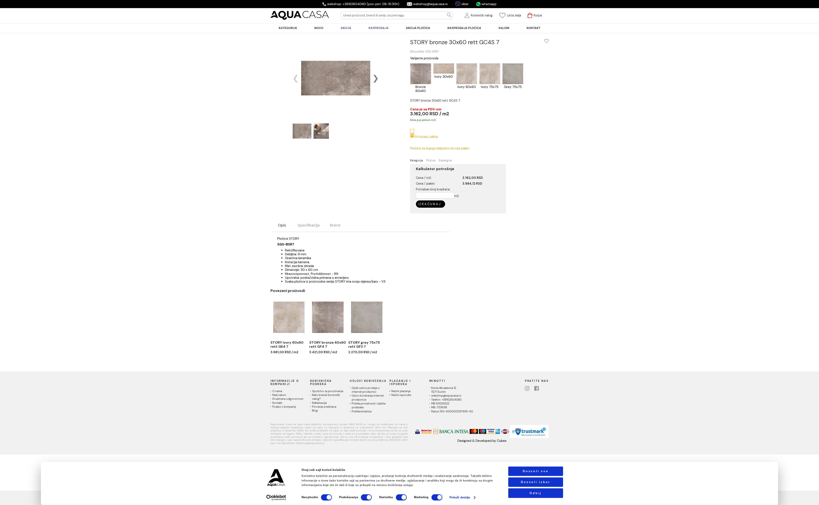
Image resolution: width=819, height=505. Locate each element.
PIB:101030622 (440, 403)
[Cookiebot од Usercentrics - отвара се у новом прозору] (276, 497)
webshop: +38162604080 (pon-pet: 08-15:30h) (363, 4)
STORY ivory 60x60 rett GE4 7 (286, 344)
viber (465, 4)
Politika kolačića (362, 411)
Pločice (430, 160)
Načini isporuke (401, 395)
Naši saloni (279, 395)
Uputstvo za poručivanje (327, 391)
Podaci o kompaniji (284, 407)
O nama (277, 391)
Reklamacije (319, 403)
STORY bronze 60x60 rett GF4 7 (327, 344)
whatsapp (489, 4)
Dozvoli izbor (535, 482)
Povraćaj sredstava (324, 407)
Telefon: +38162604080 (446, 399)
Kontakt (277, 403)
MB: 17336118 (439, 407)
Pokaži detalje (460, 497)
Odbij (536, 493)
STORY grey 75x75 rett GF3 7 (364, 344)
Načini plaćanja (401, 391)
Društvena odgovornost (287, 399)
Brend (335, 225)
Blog (315, 410)
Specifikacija (308, 225)
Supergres (445, 160)
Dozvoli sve (535, 471)
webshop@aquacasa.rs (430, 4)
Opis (282, 225)
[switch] (366, 497)
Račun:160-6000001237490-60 (452, 411)
